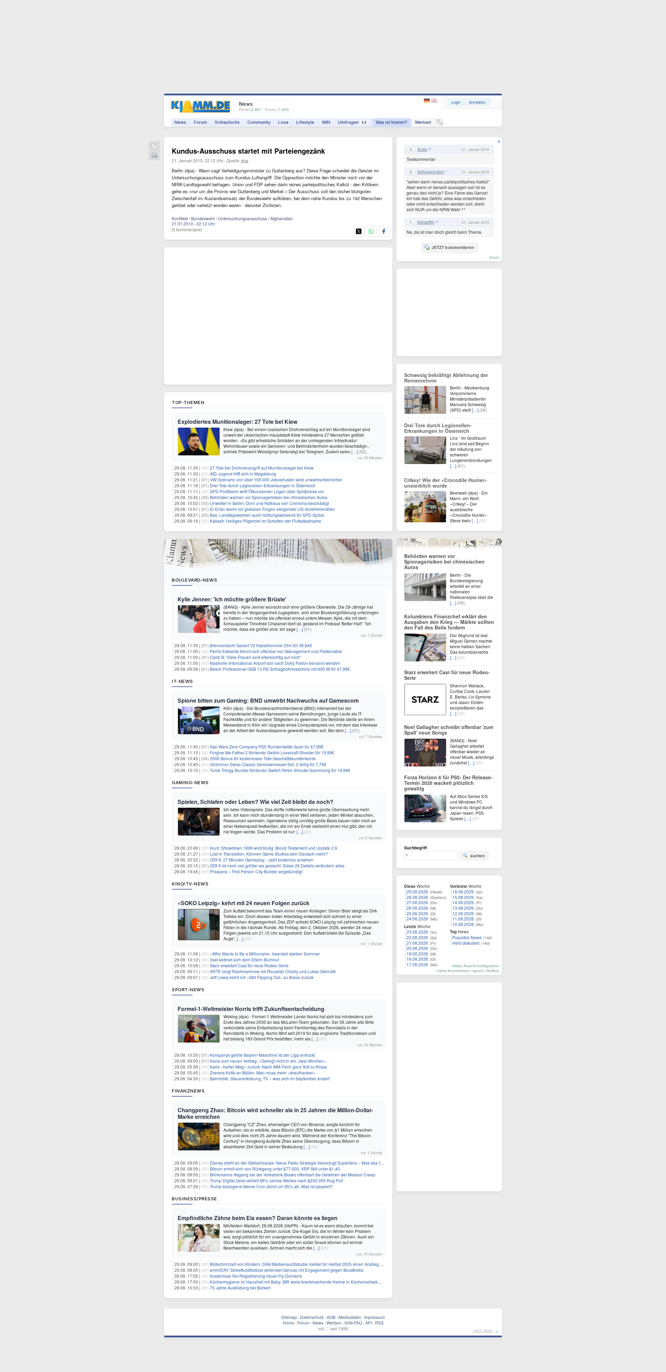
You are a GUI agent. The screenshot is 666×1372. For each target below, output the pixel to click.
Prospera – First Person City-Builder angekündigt (256, 871)
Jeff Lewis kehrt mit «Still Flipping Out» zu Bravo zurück (262, 977)
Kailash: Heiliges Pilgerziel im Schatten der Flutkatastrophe (265, 521)
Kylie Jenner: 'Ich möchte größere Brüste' (232, 599)
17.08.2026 (417, 964)
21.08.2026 (417, 943)
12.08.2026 (463, 913)
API (368, 1323)
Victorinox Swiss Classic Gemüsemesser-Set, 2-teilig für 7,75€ (268, 764)
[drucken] (154, 155)
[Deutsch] (427, 100)
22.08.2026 (417, 937)
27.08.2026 (417, 902)
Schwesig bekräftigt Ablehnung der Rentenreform (446, 377)
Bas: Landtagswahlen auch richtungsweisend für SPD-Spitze (267, 515)
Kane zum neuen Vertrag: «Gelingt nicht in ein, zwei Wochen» (268, 1061)
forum (494, 257)
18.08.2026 (417, 959)
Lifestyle (305, 122)
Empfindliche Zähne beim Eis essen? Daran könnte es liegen (258, 1218)
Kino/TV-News (190, 883)
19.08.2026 (417, 954)
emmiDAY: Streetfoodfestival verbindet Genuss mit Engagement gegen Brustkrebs (287, 1270)
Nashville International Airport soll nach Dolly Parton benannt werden (275, 663)
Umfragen (352, 122)
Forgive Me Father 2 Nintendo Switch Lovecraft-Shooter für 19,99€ (272, 752)
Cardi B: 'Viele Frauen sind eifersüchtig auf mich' (255, 657)
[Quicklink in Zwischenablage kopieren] (154, 147)
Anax (422, 149)
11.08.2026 (463, 918)
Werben (423, 122)
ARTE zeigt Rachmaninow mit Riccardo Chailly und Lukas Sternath (273, 971)
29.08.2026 (417, 891)
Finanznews (188, 1091)
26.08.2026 (417, 908)
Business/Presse (194, 1198)
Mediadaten (350, 1317)
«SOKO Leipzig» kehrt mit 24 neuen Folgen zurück (243, 903)
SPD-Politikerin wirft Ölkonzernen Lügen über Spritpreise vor (267, 491)
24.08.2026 (417, 918)
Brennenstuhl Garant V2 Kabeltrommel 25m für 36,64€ (261, 645)
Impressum (374, 1317)
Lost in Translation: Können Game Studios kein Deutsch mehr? (269, 854)
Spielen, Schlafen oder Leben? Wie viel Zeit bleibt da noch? (255, 802)
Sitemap (289, 1317)
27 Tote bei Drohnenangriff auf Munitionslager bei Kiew (262, 468)
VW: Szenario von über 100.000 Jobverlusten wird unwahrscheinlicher (276, 479)
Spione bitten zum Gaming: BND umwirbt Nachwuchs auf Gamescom (268, 700)
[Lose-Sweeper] (439, 124)
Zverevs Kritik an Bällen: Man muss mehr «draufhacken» (263, 1072)
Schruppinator (430, 171)
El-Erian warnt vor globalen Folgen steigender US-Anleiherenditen (272, 509)
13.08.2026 (463, 908)
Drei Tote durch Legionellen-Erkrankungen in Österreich (262, 485)
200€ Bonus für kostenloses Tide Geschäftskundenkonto (263, 758)
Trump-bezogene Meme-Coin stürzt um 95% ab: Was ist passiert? (271, 1186)
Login (455, 102)
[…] (354, 451)
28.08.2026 (417, 897)
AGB (331, 1317)
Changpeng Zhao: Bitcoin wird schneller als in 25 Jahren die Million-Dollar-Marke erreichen (275, 1113)
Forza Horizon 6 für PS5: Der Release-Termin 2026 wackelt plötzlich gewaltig (448, 783)
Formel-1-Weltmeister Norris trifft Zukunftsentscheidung (251, 1009)
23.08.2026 (417, 932)
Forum (200, 122)
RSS (379, 1323)
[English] (434, 100)
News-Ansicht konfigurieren (475, 965)
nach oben (483, 1330)
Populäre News (466, 937)
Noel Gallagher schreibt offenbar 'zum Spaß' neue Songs (448, 729)
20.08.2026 (417, 948)
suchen (477, 855)
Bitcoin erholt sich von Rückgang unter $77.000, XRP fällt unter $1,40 (275, 1169)
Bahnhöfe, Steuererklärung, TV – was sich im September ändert (270, 1078)
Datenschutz (312, 1317)
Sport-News (188, 989)
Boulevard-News (194, 580)
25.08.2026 (417, 913)
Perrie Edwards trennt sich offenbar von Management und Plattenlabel (276, 651)
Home (288, 1323)
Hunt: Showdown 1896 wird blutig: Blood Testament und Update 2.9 (273, 848)
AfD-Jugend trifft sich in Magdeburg (243, 474)
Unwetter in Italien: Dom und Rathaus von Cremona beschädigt (269, 503)
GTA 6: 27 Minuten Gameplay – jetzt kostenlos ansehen (262, 860)
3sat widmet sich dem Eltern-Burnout (244, 959)
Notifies (492, 970)
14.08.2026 (463, 902)
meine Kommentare (453, 970)
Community (259, 122)
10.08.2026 (463, 924)
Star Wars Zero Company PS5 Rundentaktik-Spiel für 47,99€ (267, 746)
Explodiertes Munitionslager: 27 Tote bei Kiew (237, 422)
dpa (244, 160)
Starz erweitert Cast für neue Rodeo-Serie (249, 965)
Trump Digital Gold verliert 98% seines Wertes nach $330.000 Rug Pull (276, 1180)
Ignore (477, 970)
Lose (283, 122)
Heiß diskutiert (465, 943)
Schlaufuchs (227, 122)
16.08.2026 (463, 891)
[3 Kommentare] (187, 229)
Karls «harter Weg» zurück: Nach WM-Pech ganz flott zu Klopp (268, 1067)
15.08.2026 (463, 897)
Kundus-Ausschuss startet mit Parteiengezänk (248, 151)
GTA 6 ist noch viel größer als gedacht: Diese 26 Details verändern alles (277, 865)
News (180, 122)
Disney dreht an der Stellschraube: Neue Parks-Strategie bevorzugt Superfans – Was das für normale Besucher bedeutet (323, 1163)
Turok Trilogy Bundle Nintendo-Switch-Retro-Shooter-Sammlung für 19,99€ (280, 770)
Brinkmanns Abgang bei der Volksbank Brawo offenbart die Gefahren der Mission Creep (292, 1174)
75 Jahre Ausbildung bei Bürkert (240, 1287)
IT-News (182, 681)
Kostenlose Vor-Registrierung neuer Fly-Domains (256, 1276)
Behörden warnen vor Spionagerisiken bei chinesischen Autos (268, 497)
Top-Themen (188, 402)
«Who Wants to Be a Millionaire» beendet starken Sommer (265, 954)
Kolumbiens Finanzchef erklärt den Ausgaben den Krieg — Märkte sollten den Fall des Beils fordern (449, 622)
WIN (326, 122)
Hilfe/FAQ (353, 1323)
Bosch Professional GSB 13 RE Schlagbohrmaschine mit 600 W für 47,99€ (280, 669)
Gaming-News (190, 782)
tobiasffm (425, 222)
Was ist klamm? (391, 122)
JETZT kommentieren (453, 247)
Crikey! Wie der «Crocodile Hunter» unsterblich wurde (445, 483)
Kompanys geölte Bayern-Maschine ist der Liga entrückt (262, 1055)
